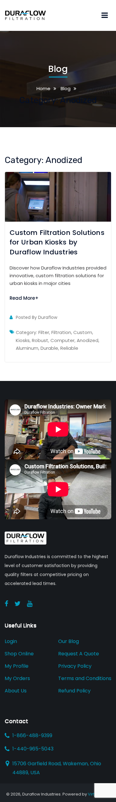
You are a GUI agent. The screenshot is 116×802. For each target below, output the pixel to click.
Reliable (69, 348)
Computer (62, 340)
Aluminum (27, 348)
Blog (65, 88)
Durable (49, 348)
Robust (40, 340)
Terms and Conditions (84, 678)
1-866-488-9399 (32, 736)
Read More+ (24, 298)
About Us (16, 690)
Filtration (61, 332)
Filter (43, 332)
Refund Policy (74, 690)
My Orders (17, 678)
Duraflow (47, 317)
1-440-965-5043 (33, 749)
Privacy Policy (75, 666)
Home (43, 88)
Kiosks (23, 340)
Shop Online (19, 653)
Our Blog (68, 641)
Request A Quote (78, 653)
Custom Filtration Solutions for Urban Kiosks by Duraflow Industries (57, 242)
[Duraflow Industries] (25, 15)
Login (11, 641)
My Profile (16, 666)
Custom (82, 332)
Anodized (87, 340)
